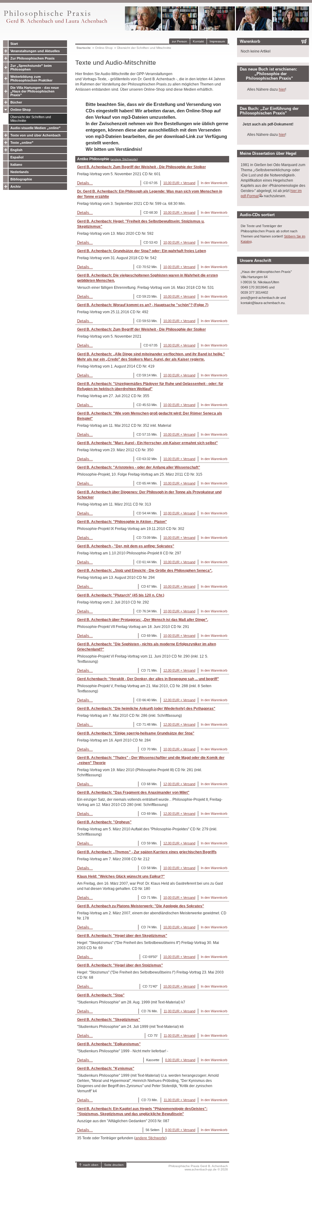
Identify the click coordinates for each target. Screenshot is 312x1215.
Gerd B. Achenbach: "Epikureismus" (109, 1044)
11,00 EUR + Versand (179, 1011)
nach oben (90, 1164)
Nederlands (19, 172)
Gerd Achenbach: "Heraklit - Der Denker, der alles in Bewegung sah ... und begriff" (148, 679)
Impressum (217, 41)
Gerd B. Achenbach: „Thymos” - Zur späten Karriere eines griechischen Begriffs (147, 852)
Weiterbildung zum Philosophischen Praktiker (31, 78)
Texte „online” (22, 142)
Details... (85, 183)
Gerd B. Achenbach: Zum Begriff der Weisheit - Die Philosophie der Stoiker (141, 167)
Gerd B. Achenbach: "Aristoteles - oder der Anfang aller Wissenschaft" (138, 467)
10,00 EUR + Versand (179, 183)
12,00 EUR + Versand (179, 670)
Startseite (83, 47)
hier (282, 89)
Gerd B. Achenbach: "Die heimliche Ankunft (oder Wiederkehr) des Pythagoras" (146, 708)
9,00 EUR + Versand (180, 1130)
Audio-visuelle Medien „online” (35, 128)
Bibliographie (21, 179)
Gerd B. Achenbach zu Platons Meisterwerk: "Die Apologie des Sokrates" (140, 906)
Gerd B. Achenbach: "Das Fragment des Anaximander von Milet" (133, 792)
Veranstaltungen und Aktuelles (35, 51)
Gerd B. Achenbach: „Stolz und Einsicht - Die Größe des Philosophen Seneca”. (144, 570)
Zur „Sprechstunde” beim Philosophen (31, 67)
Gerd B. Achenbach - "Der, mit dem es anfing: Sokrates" (125, 546)
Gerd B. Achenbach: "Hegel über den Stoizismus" (120, 965)
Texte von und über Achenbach (35, 135)
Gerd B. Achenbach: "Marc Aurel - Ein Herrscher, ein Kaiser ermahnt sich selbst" (147, 443)
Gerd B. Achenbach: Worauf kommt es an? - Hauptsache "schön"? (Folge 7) (142, 305)
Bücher (16, 102)
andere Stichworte (124, 159)
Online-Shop (20, 109)
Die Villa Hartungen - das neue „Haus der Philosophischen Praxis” (34, 91)
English (16, 150)
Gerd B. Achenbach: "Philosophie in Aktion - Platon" (122, 522)
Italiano (16, 164)
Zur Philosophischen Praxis (32, 58)
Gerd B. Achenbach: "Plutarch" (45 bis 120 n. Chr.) (120, 595)
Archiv (15, 186)
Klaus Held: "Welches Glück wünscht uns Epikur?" (121, 876)
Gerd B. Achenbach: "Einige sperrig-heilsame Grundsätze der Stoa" (135, 733)
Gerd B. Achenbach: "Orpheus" (104, 822)
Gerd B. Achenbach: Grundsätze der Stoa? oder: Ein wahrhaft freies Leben (141, 251)
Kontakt (198, 41)
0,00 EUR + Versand (180, 1060)
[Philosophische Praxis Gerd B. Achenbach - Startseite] (55, 23)
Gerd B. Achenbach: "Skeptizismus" (108, 1019)
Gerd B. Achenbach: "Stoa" (101, 995)
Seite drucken (114, 1164)
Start (14, 43)
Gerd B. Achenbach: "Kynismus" (105, 1068)
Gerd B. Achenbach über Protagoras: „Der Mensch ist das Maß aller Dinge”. (142, 620)
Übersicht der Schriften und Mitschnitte (30, 118)
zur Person (179, 41)
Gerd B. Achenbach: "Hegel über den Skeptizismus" (122, 936)
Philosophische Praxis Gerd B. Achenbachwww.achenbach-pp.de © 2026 (198, 1167)
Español (16, 157)
